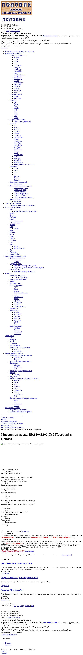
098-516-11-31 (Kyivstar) (9, 27)
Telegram (15, 29)
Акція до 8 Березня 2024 (12, 590)
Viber (21, 29)
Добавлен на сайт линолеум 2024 (16, 563)
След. (22, 606)
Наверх (3, 651)
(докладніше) (67, 555)
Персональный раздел (9, 634)
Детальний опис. (50, 36)
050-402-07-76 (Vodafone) (10, 25)
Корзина (4, 48)
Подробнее (5, 573)
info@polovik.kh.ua (13, 31)
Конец (27, 606)
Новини (8, 643)
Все (32, 606)
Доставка (8, 645)
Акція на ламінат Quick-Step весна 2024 (19, 577)
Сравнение (25, 531)
